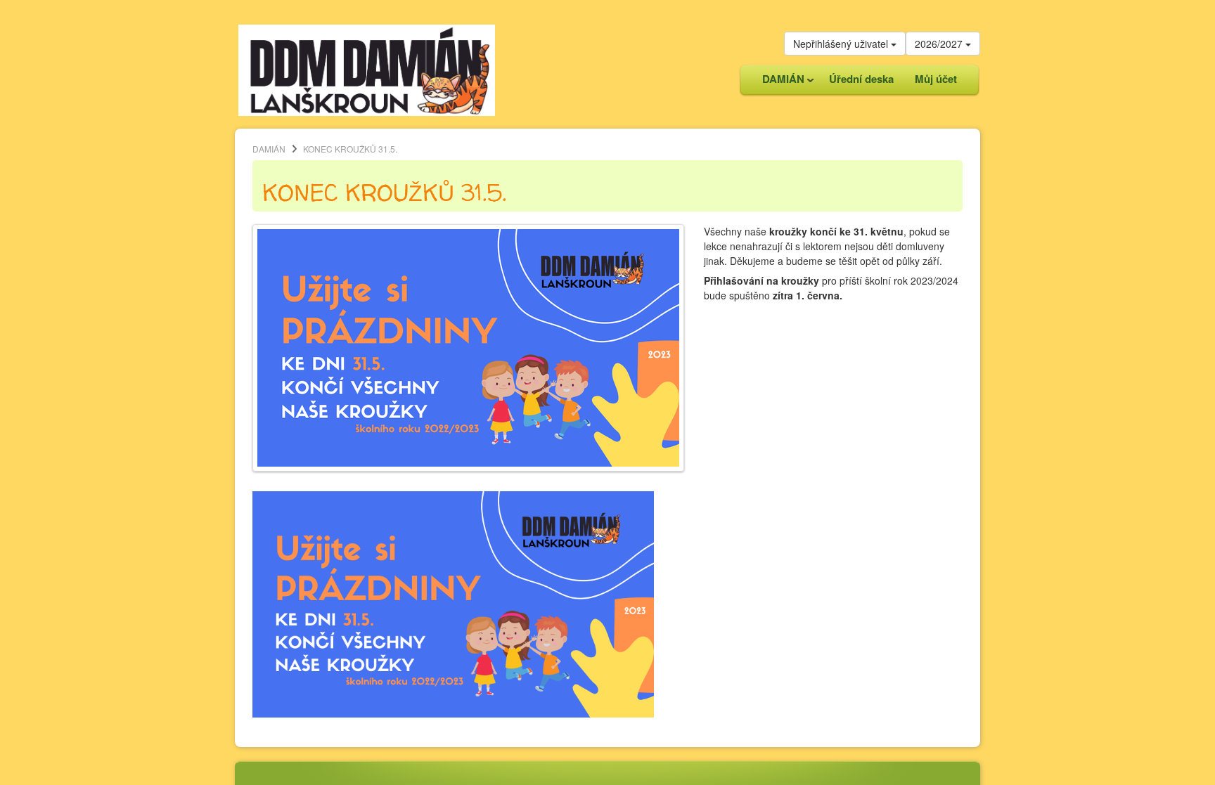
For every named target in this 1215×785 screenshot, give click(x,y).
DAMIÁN (778, 82)
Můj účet (936, 78)
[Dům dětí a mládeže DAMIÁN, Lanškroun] (366, 69)
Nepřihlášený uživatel (842, 44)
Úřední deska (861, 78)
